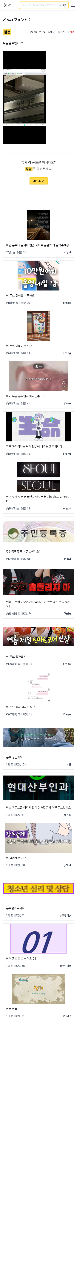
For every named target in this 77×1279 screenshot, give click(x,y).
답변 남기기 (38, 180)
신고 (72, 32)
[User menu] (73, 5)
